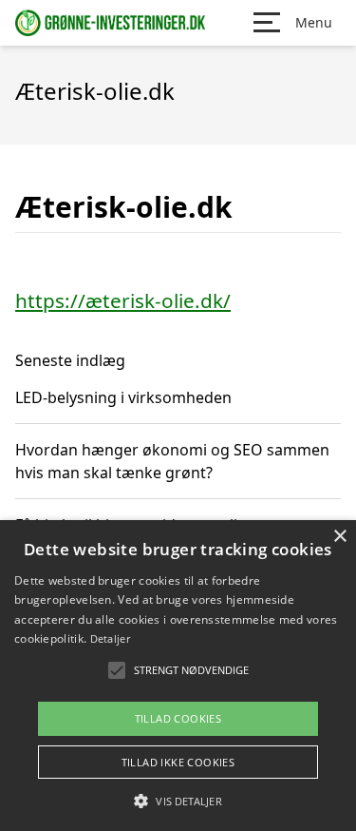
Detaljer (110, 638)
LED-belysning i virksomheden (123, 397)
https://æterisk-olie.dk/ (123, 300)
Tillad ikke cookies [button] (178, 762)
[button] (177, 800)
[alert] (178, 675)
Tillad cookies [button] (178, 718)
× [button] (339, 537)
